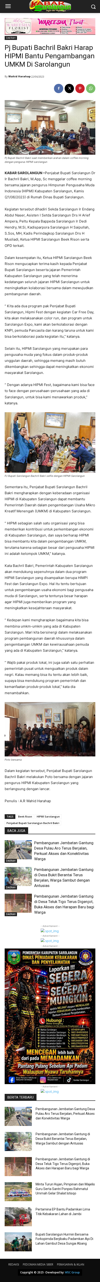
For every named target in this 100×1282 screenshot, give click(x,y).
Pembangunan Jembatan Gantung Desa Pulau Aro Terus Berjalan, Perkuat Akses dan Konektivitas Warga (65, 1113)
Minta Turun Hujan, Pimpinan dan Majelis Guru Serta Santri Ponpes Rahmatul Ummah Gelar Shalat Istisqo (65, 1188)
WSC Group (72, 1272)
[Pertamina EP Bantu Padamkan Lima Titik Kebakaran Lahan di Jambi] (18, 1216)
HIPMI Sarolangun (48, 816)
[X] (69, 88)
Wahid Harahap (19, 76)
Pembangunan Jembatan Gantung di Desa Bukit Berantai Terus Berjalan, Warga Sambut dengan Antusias (63, 1138)
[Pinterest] (80, 88)
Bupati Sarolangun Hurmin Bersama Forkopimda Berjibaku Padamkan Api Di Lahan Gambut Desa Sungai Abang (64, 1239)
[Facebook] (58, 88)
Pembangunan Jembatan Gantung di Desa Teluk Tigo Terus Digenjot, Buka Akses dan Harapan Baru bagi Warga (63, 1163)
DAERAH (11, 37)
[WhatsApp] (90, 88)
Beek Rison (25, 816)
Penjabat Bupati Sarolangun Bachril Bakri (33, 823)
